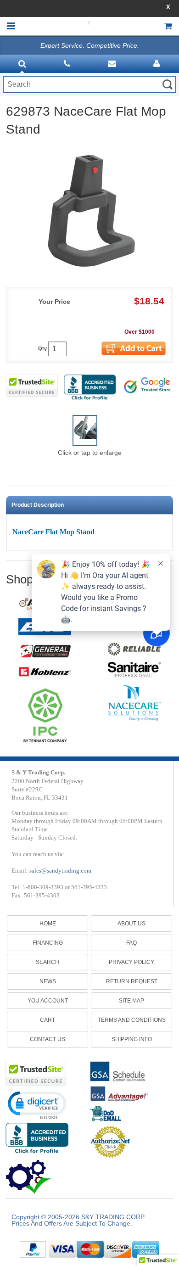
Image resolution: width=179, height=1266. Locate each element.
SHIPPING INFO (132, 1039)
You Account (48, 1000)
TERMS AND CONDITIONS (132, 1020)
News (47, 981)
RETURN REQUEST (131, 981)
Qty (42, 348)
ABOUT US (131, 923)
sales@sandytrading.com (60, 870)
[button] (36, 1104)
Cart (47, 1020)
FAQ (131, 943)
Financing (48, 943)
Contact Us (47, 1039)
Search (47, 962)
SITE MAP (131, 1000)
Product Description (37, 505)
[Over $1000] (135, 339)
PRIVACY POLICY (131, 962)
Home (47, 923)
